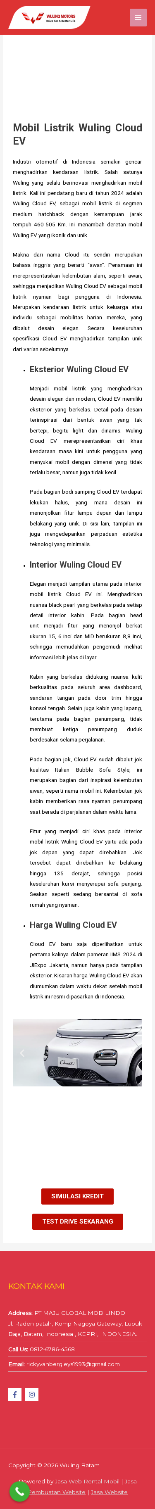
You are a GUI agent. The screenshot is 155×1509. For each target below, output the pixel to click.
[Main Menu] (138, 17)
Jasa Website (109, 1492)
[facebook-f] (16, 1394)
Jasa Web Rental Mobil (87, 1481)
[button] (22, 1053)
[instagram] (33, 1394)
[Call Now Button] (20, 1491)
